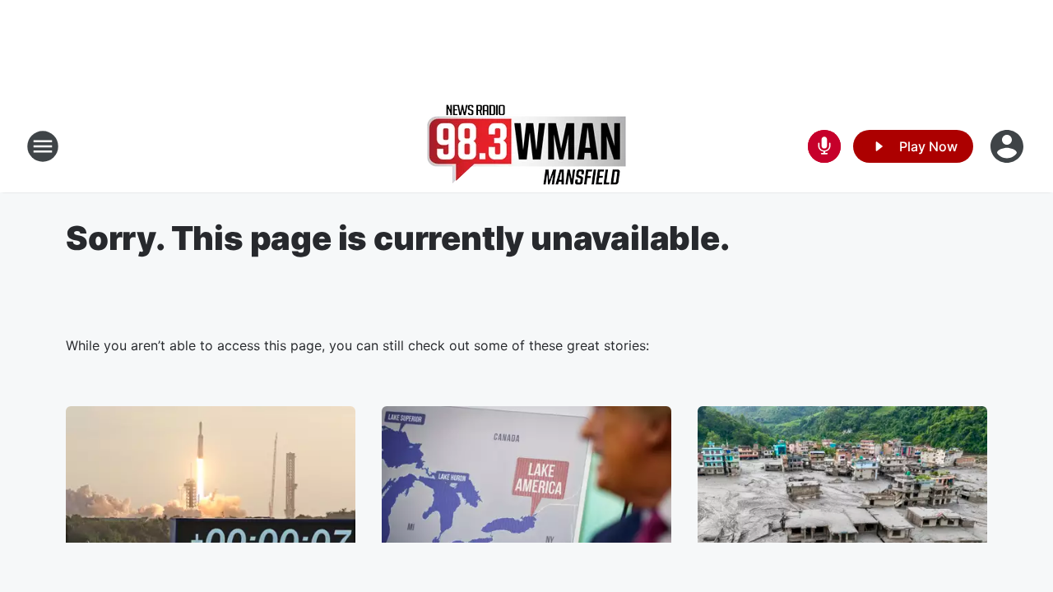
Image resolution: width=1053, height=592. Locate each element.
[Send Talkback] (824, 146)
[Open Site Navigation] (42, 146)
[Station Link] (526, 146)
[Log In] (1008, 146)
